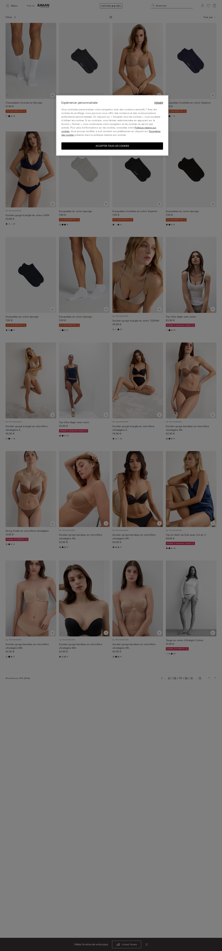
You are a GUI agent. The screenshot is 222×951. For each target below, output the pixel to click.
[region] (112, 125)
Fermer (158, 102)
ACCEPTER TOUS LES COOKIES (112, 145)
